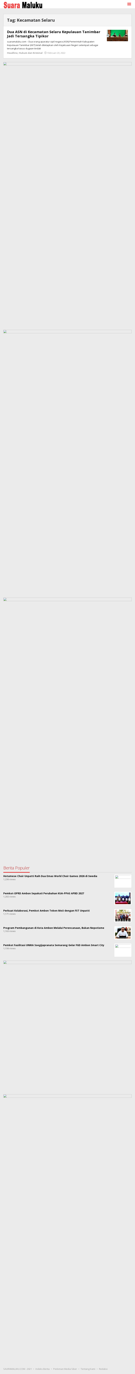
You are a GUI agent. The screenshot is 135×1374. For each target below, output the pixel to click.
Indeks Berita (43, 1368)
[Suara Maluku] (23, 4)
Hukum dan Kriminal (31, 52)
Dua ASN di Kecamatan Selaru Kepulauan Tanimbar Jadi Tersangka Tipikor (53, 33)
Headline (12, 52)
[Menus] (129, 4)
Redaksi (103, 1368)
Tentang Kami (88, 1368)
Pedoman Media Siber (65, 1368)
